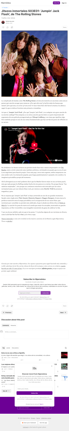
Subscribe (56, 3)
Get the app (43, 423)
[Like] (3, 27)
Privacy (33, 418)
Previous (8, 312)
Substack (25, 427)
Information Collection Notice (34, 399)
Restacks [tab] (13, 325)
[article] (34, 356)
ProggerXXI (15, 357)
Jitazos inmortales (7, 219)
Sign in (64, 3)
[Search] (66, 348)
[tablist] (9, 325)
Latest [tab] (8, 348)
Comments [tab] (6, 325)
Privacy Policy (48, 399)
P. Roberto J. (12, 384)
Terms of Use (43, 397)
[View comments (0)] (7, 27)
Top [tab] (4, 348)
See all (5, 391)
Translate (5, 7)
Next (62, 312)
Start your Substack (30, 423)
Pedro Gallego (10, 21)
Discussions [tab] (15, 348)
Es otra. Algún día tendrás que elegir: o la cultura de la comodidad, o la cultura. (25, 355)
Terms (38, 418)
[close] (51, 366)
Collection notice (46, 418)
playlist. (9, 221)
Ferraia (10, 369)
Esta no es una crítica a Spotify (13, 353)
